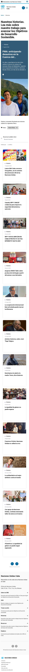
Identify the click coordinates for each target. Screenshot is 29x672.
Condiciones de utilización (7, 670)
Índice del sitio (4, 668)
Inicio (2, 15)
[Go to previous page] (12, 563)
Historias (3, 615)
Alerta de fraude (4, 664)
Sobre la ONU (5, 592)
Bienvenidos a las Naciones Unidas (12, 1)
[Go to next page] (16, 563)
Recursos (4, 623)
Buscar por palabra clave (9, 137)
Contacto (3, 660)
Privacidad (3, 666)
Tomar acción (5, 608)
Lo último (10, 144)
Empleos (3, 631)
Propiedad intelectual (5, 662)
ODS (2, 600)
